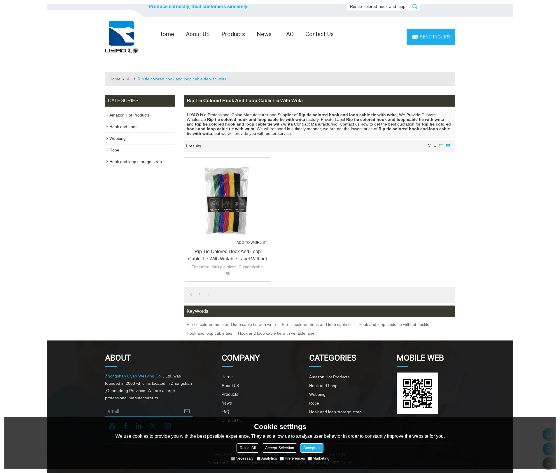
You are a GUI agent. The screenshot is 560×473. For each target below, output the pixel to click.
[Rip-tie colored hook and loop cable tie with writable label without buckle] (227, 199)
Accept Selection (279, 448)
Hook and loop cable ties (209, 333)
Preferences (295, 458)
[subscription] (186, 411)
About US (198, 34)
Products (233, 34)
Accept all (311, 448)
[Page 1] (191, 294)
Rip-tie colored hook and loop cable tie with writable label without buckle (227, 255)
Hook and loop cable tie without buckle (393, 324)
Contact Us (319, 34)
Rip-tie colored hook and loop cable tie (317, 324)
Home (166, 34)
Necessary (245, 458)
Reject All (248, 448)
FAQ (288, 34)
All (129, 79)
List (441, 146)
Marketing (321, 458)
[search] (415, 6)
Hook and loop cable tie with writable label (276, 333)
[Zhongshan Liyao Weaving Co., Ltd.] (121, 37)
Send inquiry (435, 37)
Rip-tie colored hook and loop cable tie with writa (231, 324)
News (264, 34)
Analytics (269, 458)
